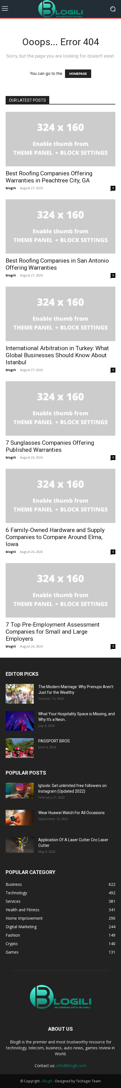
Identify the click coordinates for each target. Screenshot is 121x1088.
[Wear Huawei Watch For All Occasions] (20, 818)
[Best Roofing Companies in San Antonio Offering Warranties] (60, 226)
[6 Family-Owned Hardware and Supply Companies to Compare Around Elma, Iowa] (60, 496)
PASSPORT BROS (54, 741)
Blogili (47, 1081)
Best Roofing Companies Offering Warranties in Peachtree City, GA (49, 177)
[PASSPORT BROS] (20, 748)
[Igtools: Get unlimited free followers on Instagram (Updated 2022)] (20, 791)
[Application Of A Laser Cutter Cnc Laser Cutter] (20, 845)
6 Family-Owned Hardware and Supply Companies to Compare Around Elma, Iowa (55, 537)
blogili (11, 188)
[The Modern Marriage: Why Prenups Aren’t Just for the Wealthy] (20, 694)
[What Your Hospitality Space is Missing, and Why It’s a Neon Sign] (20, 721)
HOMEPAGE (78, 74)
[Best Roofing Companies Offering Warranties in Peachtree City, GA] (60, 139)
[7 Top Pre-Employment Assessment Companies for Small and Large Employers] (60, 590)
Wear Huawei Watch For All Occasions (71, 812)
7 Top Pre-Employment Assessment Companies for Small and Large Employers (53, 631)
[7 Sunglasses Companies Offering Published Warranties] (60, 408)
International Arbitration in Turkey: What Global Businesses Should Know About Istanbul (57, 355)
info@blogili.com (71, 1065)
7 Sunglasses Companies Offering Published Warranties (50, 446)
